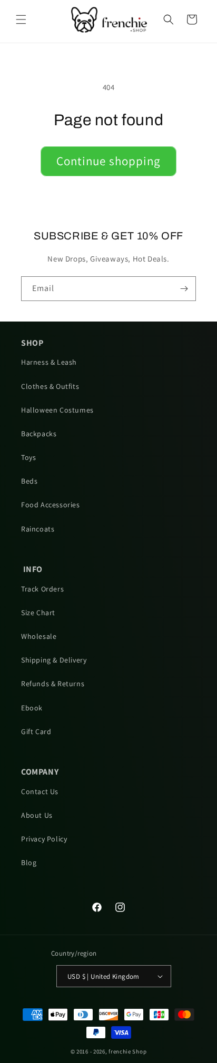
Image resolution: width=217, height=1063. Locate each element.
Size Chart (38, 612)
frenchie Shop (127, 1051)
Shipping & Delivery (53, 660)
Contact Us (39, 791)
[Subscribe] (183, 288)
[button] (21, 19)
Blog (28, 862)
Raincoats (37, 529)
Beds (29, 481)
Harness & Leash (49, 362)
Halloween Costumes (57, 410)
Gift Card (36, 731)
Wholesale (38, 636)
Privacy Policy (44, 839)
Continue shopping (108, 161)
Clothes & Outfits (50, 386)
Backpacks (38, 433)
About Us (37, 815)
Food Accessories (50, 504)
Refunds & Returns (52, 683)
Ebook (32, 708)
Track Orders (42, 589)
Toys (28, 457)
